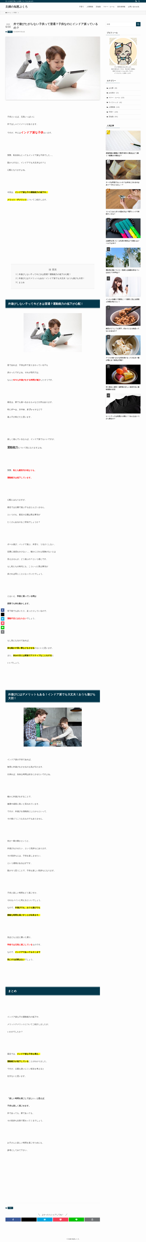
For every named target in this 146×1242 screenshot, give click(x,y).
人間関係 (114, 107)
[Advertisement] (52, 240)
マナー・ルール (116, 97)
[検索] (139, 1)
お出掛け (114, 93)
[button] (13, 1219)
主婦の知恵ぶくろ (16, 6)
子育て (10, 31)
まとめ (22, 282)
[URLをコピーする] (92, 1219)
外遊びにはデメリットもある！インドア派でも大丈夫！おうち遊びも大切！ (52, 278)
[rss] (136, 1)
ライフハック (115, 102)
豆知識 (113, 117)
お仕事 (113, 88)
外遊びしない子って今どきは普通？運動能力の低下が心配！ (45, 274)
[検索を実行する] (138, 24)
